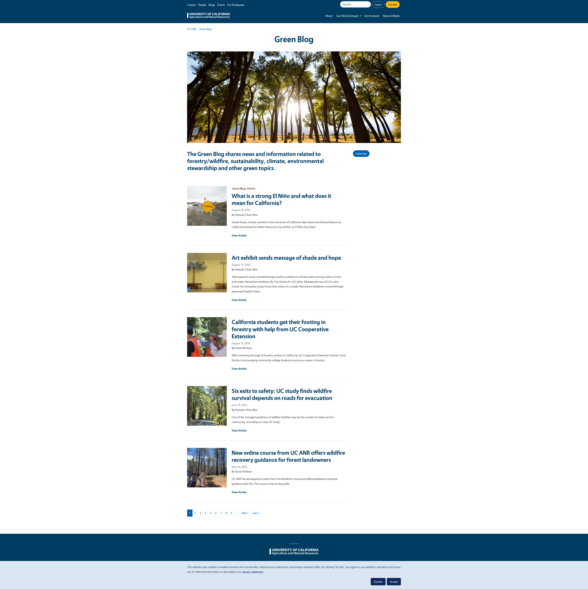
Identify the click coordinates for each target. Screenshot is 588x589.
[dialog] (294, 575)
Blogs (212, 5)
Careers (191, 5)
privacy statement (252, 572)
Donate (392, 4)
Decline (378, 581)
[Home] (208, 16)
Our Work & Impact (347, 16)
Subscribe (361, 153)
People (202, 5)
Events (221, 5)
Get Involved (371, 16)
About (329, 16)
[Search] (369, 4)
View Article (239, 235)
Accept (394, 581)
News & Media (391, 16)
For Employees (235, 5)
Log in (378, 4)
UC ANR (191, 29)
